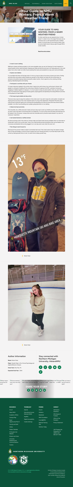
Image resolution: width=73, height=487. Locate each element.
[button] (70, 3)
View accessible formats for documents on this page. (19, 471)
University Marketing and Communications (13, 440)
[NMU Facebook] (40, 367)
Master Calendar (13, 429)
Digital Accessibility (29, 419)
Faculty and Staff (13, 424)
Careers (11, 445)
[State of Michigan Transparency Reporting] (13, 460)
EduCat (26, 409)
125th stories (58, 3)
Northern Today (43, 427)
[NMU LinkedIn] (59, 367)
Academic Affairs (13, 415)
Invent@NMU (42, 420)
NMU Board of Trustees (16, 470)
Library (11, 427)
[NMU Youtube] (54, 367)
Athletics (41, 412)
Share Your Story (47, 3)
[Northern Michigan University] (4, 3)
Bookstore (41, 415)
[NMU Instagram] (45, 367)
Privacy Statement (58, 422)
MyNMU (26, 416)
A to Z (11, 409)
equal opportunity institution (33, 470)
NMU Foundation (43, 417)
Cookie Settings (28, 421)
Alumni (40, 409)
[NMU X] (50, 367)
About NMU (12, 412)
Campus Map (12, 417)
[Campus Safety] (23, 460)
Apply (65, 3)
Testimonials (35, 3)
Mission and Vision (14, 436)
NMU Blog (13, 3)
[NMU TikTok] (40, 372)
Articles (27, 3)
